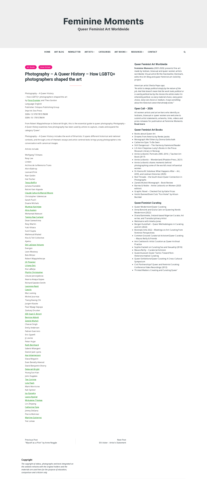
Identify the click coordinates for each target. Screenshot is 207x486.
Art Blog (59, 52)
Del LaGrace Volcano (34, 244)
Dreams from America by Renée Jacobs (152, 136)
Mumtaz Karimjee (33, 206)
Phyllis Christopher (34, 272)
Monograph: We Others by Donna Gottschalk (154, 139)
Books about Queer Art (144, 133)
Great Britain (45, 67)
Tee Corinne (30, 379)
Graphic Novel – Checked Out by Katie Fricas (154, 191)
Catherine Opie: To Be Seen (147, 142)
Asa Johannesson (33, 355)
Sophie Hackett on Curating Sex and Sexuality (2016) (158, 247)
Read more (139, 124)
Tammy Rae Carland (34, 217)
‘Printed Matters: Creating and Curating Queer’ (155, 270)
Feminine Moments (103, 21)
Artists (89, 52)
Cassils (28, 289)
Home (47, 52)
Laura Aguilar (31, 396)
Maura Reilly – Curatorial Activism (150, 250)
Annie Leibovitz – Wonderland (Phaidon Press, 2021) (158, 159)
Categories (105, 52)
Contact (152, 52)
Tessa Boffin (31, 182)
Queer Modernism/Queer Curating (150, 206)
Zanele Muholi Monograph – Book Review (153, 182)
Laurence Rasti (32, 286)
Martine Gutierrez (33, 417)
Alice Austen (30, 210)
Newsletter (74, 52)
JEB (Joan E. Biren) (33, 314)
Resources (136, 52)
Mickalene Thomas (33, 400)
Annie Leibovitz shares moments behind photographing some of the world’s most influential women (158, 165)
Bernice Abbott (32, 317)
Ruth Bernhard (32, 345)
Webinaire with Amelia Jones (147, 221)
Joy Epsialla (30, 393)
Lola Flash (29, 383)
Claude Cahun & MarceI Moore (39, 193)
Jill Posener (30, 262)
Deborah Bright (32, 369)
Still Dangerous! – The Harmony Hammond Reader (157, 145)
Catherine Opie (32, 407)
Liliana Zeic (30, 265)
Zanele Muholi (31, 321)
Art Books (120, 52)
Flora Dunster (34, 100)
